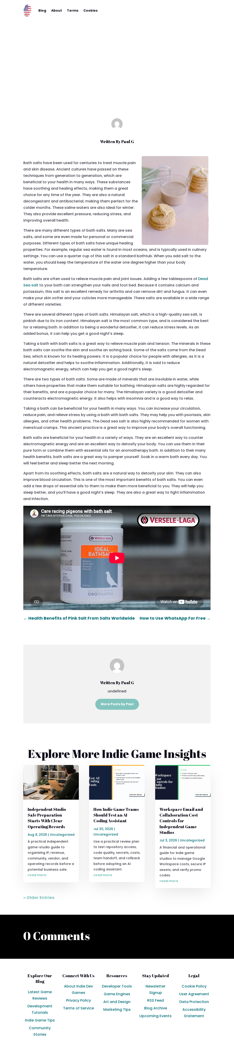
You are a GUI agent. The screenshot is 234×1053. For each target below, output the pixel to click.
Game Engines (117, 994)
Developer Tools (117, 986)
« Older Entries (38, 897)
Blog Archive (155, 1008)
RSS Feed (155, 1000)
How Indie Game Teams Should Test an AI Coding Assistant (116, 815)
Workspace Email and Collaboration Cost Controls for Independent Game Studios (181, 821)
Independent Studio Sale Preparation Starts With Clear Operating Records (47, 818)
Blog (42, 10)
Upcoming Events (155, 1016)
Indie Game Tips (40, 1020)
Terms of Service (78, 1008)
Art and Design (116, 1001)
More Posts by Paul (117, 704)
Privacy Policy (78, 1000)
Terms (72, 10)
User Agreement (194, 994)
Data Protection (194, 1001)
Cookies (90, 10)
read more (37, 875)
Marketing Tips (117, 1009)
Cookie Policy (194, 986)
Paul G (127, 141)
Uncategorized (129, 96)
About (56, 10)
